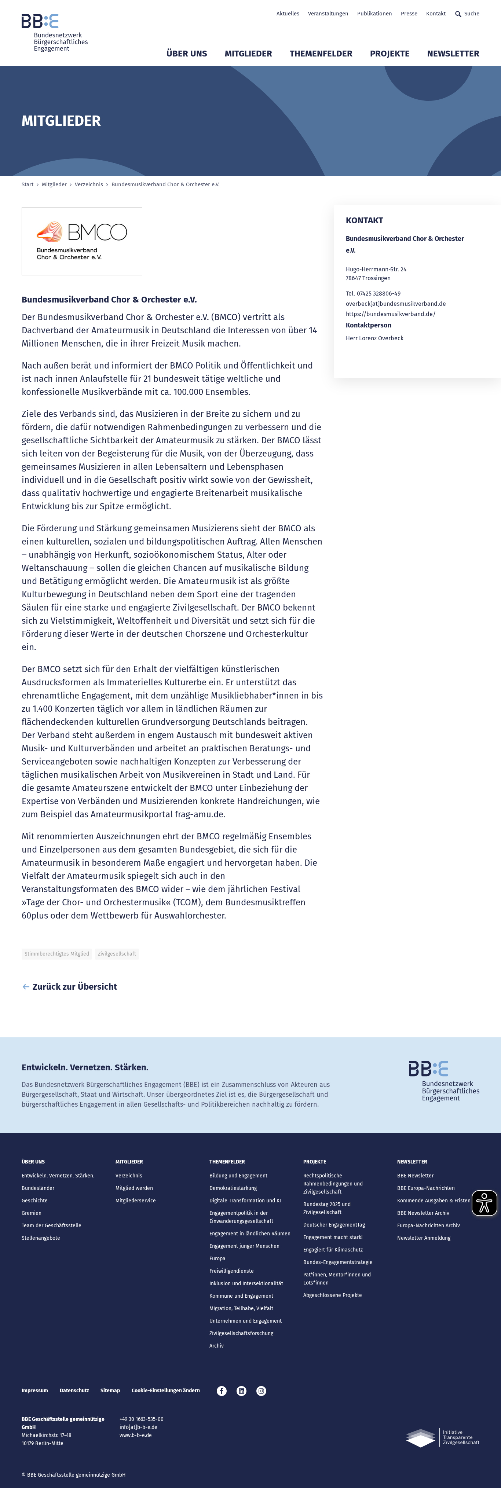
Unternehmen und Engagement (245, 1321)
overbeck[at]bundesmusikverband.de (396, 303)
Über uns (187, 53)
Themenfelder (321, 53)
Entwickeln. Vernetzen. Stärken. (58, 1176)
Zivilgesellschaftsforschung (241, 1333)
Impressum (35, 1391)
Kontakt (436, 13)
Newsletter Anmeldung (423, 1238)
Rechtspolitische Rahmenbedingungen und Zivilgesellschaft (333, 1184)
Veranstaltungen (328, 13)
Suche (471, 13)
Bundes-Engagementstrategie (338, 1262)
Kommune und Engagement (241, 1296)
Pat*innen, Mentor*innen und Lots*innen (337, 1279)
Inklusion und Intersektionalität (246, 1283)
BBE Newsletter (415, 1176)
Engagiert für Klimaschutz (333, 1250)
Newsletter (453, 53)
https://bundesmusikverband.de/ (391, 314)
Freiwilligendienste (231, 1271)
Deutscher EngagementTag (334, 1225)
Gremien (31, 1213)
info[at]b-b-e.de (138, 1427)
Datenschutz (74, 1391)
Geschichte (35, 1201)
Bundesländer (38, 1188)
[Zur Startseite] (55, 33)
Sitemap (110, 1391)
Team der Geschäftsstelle (51, 1226)
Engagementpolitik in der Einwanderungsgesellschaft (241, 1217)
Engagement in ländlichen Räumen (249, 1234)
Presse (409, 13)
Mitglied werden (134, 1188)
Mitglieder (248, 53)
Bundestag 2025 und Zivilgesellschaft (327, 1208)
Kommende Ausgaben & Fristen (434, 1201)
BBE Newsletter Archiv (423, 1213)
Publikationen (374, 13)
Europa (217, 1259)
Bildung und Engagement (238, 1176)
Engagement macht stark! (332, 1237)
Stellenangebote (41, 1238)
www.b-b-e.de (136, 1435)
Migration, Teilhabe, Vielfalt (241, 1308)
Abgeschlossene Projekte (332, 1295)
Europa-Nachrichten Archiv (428, 1226)
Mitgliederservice (136, 1201)
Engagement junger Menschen (244, 1246)
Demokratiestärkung (233, 1188)
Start (27, 184)
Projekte (390, 53)
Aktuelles (288, 13)
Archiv (216, 1346)
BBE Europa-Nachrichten (426, 1188)
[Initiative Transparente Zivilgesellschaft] (442, 1438)
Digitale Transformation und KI (245, 1201)
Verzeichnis (89, 184)
